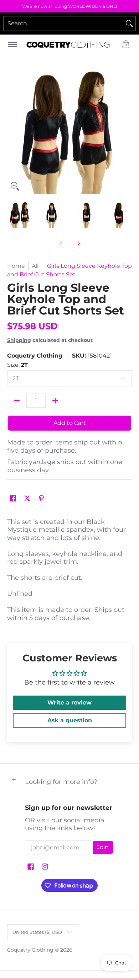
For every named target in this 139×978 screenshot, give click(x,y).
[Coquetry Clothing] (68, 44)
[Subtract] (16, 400)
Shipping (19, 340)
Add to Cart (69, 423)
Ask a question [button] (69, 720)
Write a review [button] (69, 702)
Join (103, 847)
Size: (17, 364)
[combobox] (64, 23)
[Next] (127, 132)
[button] (126, 45)
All (35, 265)
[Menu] (12, 45)
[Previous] (12, 132)
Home (16, 265)
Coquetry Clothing (34, 355)
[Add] (55, 400)
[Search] (129, 23)
